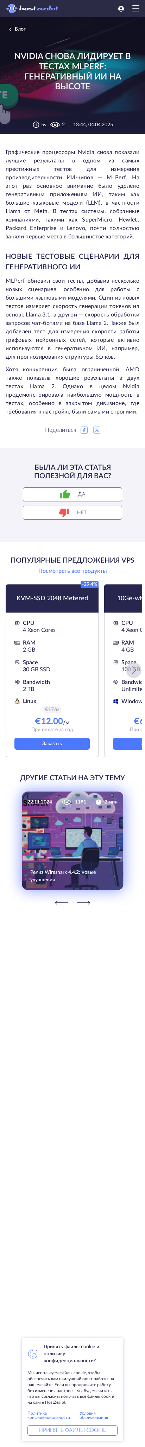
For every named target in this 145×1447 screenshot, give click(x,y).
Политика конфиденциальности (48, 1415)
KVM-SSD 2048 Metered (52, 598)
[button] (133, 670)
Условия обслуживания (94, 1415)
